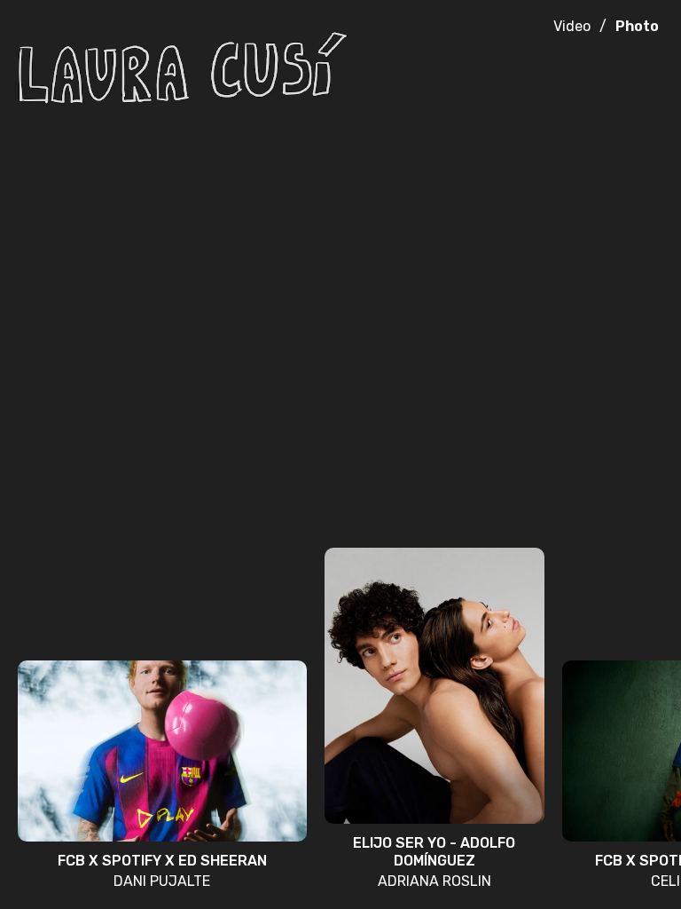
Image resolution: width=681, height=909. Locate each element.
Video (572, 26)
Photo (637, 26)
